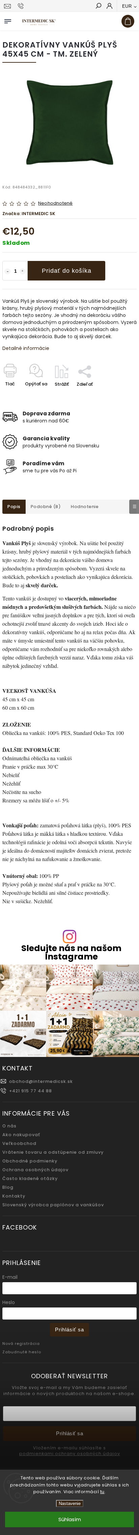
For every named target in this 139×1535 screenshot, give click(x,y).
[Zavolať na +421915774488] (22, 6)
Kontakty (13, 1196)
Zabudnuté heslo (21, 1352)
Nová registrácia (21, 1343)
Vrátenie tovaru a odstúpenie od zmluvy (53, 1152)
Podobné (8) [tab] (46, 506)
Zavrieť (118, 396)
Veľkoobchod (19, 1143)
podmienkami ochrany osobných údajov (69, 1453)
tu (102, 1491)
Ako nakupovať (21, 1135)
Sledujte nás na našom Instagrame (71, 952)
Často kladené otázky (30, 1178)
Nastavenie (70, 1503)
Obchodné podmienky (29, 1161)
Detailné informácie (25, 348)
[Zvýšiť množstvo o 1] (23, 271)
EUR (127, 6)
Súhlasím (69, 1519)
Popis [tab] (14, 506)
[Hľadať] (98, 6)
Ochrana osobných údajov (35, 1170)
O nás (9, 1126)
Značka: (28, 213)
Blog (7, 1187)
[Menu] (8, 20)
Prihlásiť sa (69, 1329)
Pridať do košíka (66, 270)
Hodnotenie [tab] (85, 506)
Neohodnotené (55, 203)
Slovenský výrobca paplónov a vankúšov (53, 1205)
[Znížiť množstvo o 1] (7, 271)
